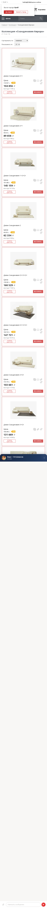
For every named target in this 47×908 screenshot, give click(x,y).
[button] (41, 18)
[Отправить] (43, 904)
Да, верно (9, 12)
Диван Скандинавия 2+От (14, 375)
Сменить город (21, 12)
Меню (8, 19)
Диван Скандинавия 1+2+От (15, 175)
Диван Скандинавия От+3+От (15, 275)
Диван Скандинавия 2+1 (13, 126)
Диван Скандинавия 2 (12, 225)
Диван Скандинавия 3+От (14, 424)
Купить (39, 92)
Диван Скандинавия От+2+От (15, 325)
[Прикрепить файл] (3, 904)
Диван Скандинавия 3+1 (13, 76)
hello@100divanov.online (32, 2)
